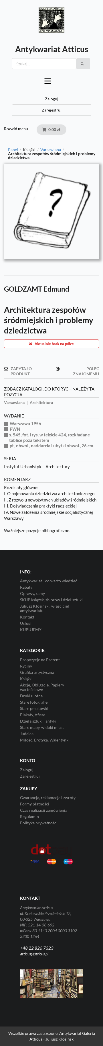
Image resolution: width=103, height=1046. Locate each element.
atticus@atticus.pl (34, 953)
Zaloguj (51, 98)
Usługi (25, 623)
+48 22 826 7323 (37, 948)
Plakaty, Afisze (32, 714)
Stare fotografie (33, 702)
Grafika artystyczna (37, 672)
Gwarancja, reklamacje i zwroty (48, 797)
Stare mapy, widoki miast (42, 727)
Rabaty (26, 587)
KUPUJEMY (30, 629)
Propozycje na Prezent (40, 659)
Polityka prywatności (39, 822)
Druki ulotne (31, 695)
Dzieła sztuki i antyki (38, 721)
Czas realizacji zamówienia (43, 810)
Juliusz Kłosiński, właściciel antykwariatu (44, 608)
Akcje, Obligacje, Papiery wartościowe (42, 687)
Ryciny (26, 665)
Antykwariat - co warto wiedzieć (48, 581)
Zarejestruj (52, 110)
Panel (13, 150)
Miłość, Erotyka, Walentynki (45, 739)
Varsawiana (50, 150)
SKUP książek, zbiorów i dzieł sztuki (51, 599)
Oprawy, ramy (32, 593)
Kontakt (27, 616)
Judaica (26, 733)
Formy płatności (34, 803)
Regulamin (29, 816)
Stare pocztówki (34, 708)
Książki (26, 678)
